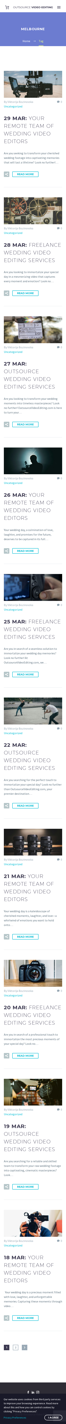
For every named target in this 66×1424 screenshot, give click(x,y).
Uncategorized (13, 106)
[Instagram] (37, 1392)
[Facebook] (28, 1392)
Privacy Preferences (15, 1417)
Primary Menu (59, 7)
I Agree (53, 1417)
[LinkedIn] (33, 1392)
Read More (25, 174)
